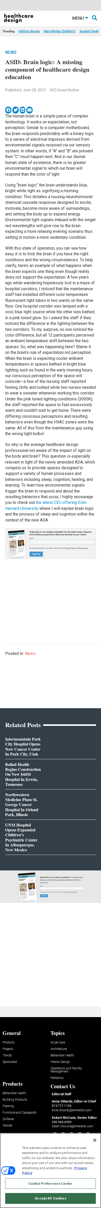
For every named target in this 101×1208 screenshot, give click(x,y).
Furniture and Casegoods (20, 1112)
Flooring (8, 1106)
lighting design (29, 31)
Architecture (59, 1049)
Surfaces (8, 1119)
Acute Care (58, 1042)
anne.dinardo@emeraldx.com (71, 1110)
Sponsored (10, 1062)
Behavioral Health (62, 1055)
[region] (50, 1170)
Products (9, 1042)
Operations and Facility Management (66, 1070)
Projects (8, 1049)
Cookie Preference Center (50, 1183)
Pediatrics (57, 1078)
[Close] (94, 1140)
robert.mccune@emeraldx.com (72, 1126)
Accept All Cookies (50, 1198)
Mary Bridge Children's (60, 31)
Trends (7, 1055)
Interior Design (60, 1062)
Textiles (7, 1125)
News (11, 52)
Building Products (15, 1099)
